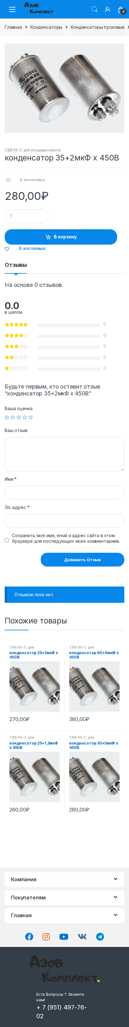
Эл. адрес (17, 507)
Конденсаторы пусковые (98, 27)
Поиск (94, 9)
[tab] (16, 267)
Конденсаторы (46, 27)
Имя (11, 479)
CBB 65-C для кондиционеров (32, 150)
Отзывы (16, 265)
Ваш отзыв (16, 430)
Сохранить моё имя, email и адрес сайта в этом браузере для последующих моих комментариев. (66, 538)
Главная (13, 27)
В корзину (65, 236)
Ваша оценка (18, 408)
